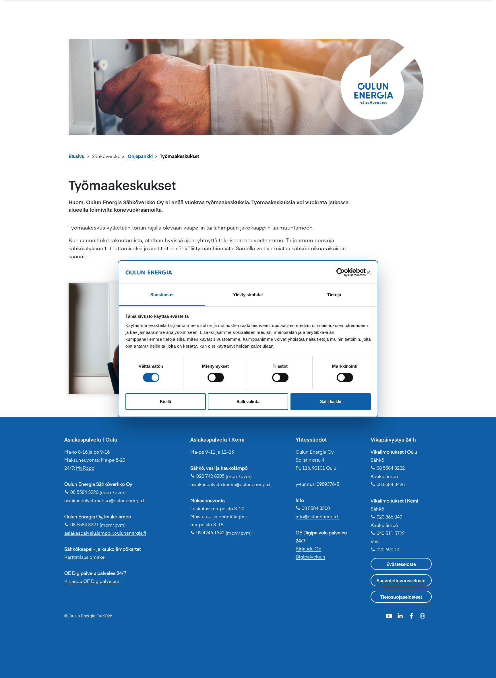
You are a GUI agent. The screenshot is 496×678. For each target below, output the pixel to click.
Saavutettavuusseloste (401, 580)
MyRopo (85, 468)
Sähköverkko (106, 156)
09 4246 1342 (207, 532)
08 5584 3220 (81, 492)
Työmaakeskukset (179, 156)
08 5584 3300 (313, 508)
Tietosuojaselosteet (401, 597)
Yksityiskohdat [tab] (248, 294)
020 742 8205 (207, 476)
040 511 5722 (388, 533)
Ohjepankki (140, 156)
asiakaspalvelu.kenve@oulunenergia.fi (231, 484)
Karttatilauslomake (84, 557)
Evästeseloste (401, 564)
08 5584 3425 (388, 484)
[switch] (216, 377)
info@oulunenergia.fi (318, 516)
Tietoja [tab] (334, 294)
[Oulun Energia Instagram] (422, 615)
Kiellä (165, 401)
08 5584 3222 (388, 468)
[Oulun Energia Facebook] (412, 615)
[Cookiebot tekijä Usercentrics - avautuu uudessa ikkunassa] (346, 272)
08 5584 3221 (81, 524)
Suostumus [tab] (162, 294)
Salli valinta (248, 401)
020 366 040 (386, 516)
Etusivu (77, 156)
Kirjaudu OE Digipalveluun (92, 581)
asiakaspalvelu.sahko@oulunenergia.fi (105, 500)
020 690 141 (386, 549)
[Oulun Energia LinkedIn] (400, 615)
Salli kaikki (330, 401)
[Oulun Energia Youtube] (389, 615)
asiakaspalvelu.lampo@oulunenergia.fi (105, 532)
